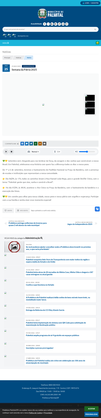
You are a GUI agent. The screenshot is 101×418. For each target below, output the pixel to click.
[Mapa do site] (63, 24)
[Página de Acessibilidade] (66, 24)
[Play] (6, 151)
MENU (4, 43)
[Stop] (11, 151)
